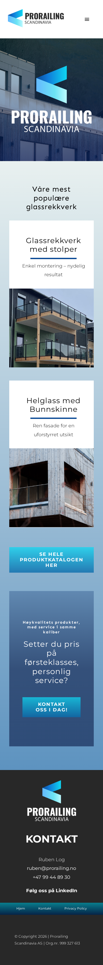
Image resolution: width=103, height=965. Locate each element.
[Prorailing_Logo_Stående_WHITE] (51, 783)
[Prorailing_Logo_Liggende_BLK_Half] (36, 11)
